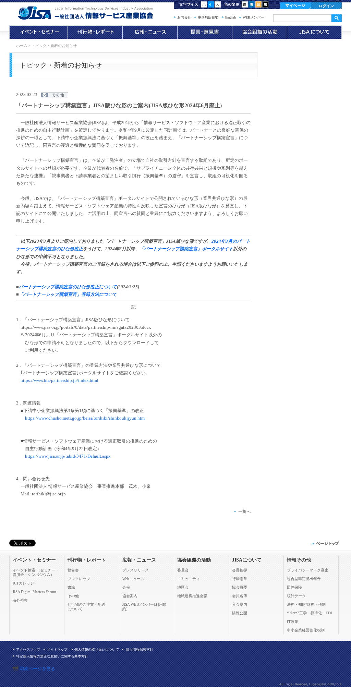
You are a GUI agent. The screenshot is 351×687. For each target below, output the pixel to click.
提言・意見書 (204, 32)
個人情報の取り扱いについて (96, 649)
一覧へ (244, 511)
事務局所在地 (208, 17)
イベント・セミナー (38, 32)
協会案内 (129, 596)
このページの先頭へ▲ (324, 543)
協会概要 (239, 587)
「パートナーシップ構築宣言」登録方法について (68, 294)
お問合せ (184, 17)
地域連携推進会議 (192, 596)
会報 (126, 587)
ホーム (21, 46)
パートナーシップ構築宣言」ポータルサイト (188, 248)
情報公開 (239, 613)
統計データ (296, 596)
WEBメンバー (253, 17)
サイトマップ (57, 649)
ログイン (326, 6)
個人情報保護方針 (139, 649)
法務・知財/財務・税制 (306, 604)
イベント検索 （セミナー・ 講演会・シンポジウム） (36, 572)
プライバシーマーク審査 (307, 570)
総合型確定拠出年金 (304, 579)
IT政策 (292, 621)
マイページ (295, 5)
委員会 (183, 570)
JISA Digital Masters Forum (34, 592)
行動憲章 (239, 579)
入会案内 (239, 604)
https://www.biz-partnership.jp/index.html (59, 380)
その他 (73, 596)
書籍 (71, 587)
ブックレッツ (79, 579)
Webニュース (133, 579)
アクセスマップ (28, 649)
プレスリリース (135, 570)
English (230, 17)
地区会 (183, 587)
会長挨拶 (239, 570)
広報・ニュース (149, 32)
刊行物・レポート (95, 32)
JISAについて (314, 32)
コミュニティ (188, 579)
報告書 (73, 570)
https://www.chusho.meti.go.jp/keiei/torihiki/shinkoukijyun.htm (85, 418)
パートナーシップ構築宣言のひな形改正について (68, 286)
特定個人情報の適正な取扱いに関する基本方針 (52, 656)
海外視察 (20, 600)
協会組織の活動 (259, 32)
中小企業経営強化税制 (306, 630)
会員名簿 (239, 596)
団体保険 (294, 587)
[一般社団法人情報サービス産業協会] (95, 13)
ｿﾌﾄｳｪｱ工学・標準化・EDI (309, 613)
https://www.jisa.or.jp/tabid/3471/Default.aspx (68, 456)
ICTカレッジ (23, 583)
